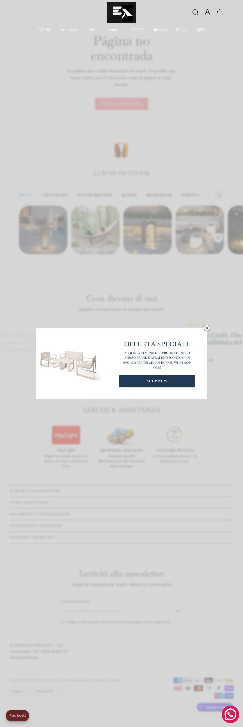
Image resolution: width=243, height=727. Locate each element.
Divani (94, 30)
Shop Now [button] (157, 381)
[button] (17, 715)
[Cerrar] (207, 328)
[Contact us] (230, 714)
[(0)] (220, 12)
